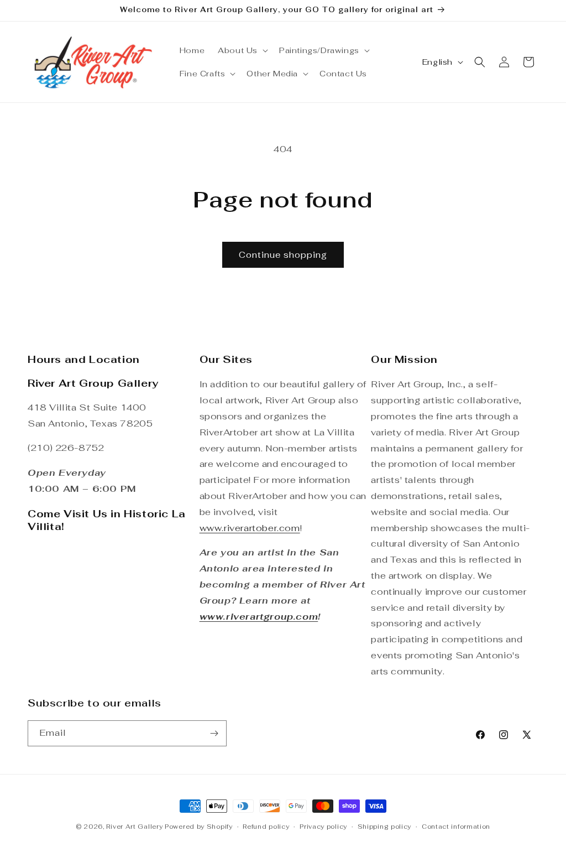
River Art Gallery (134, 826)
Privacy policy (323, 826)
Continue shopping (283, 255)
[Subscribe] (214, 733)
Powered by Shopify (199, 826)
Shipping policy (385, 826)
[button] (241, 50)
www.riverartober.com (250, 528)
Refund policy (266, 826)
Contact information (456, 826)
